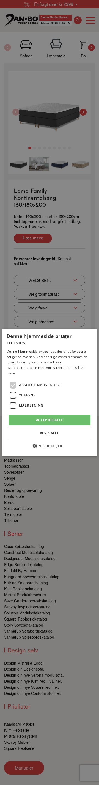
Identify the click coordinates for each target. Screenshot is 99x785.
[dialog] (49, 392)
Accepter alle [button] (49, 420)
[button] (49, 446)
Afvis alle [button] (49, 433)
